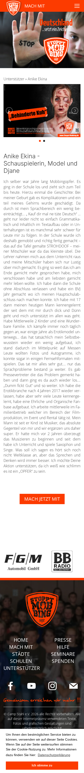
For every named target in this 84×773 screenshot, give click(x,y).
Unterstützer (14, 78)
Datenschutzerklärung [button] (54, 755)
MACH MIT (34, 6)
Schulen (21, 661)
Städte (21, 654)
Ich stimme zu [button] (42, 765)
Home (21, 640)
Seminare (63, 654)
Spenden (63, 661)
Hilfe (63, 647)
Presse (63, 640)
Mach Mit (21, 647)
